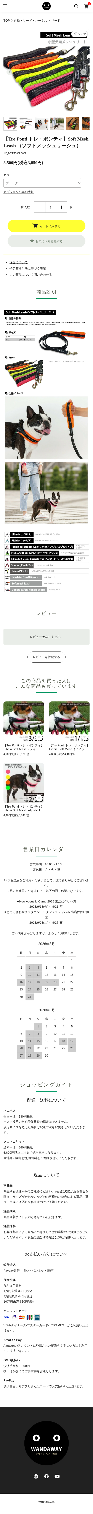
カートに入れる (50, 226)
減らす (39, 207)
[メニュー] (5, 6)
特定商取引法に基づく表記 (28, 268)
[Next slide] (83, 72)
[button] (10, 124)
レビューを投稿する (46, 657)
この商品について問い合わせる (31, 274)
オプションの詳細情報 (18, 192)
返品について (19, 262)
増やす (61, 207)
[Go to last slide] (9, 72)
